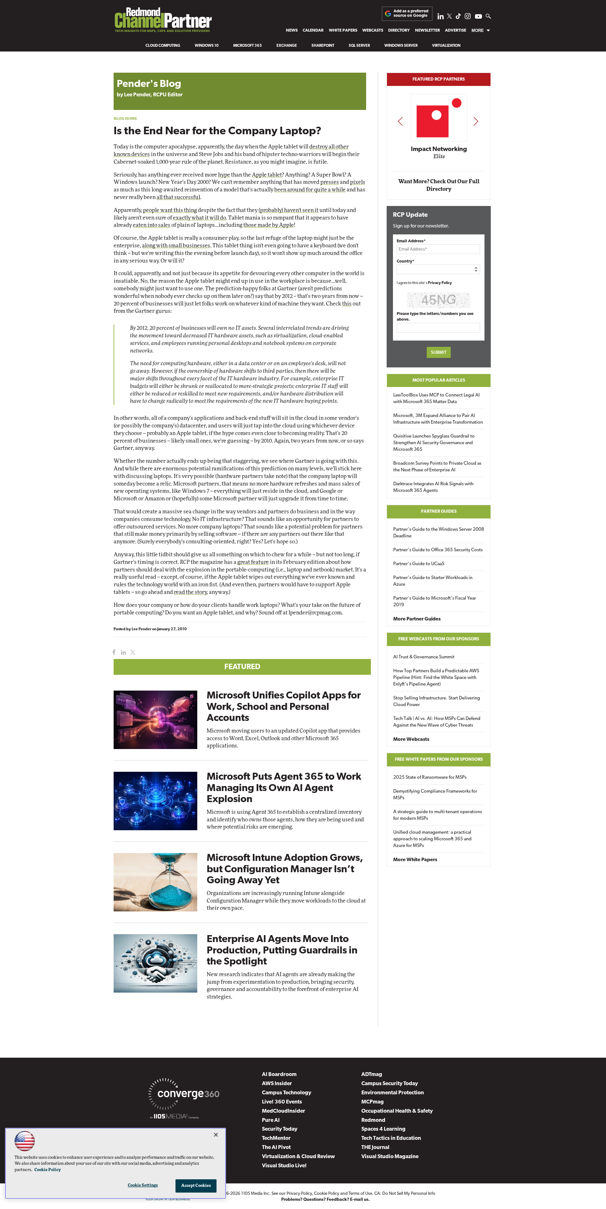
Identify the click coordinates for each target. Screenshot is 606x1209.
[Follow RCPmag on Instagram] (468, 18)
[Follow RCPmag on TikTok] (458, 18)
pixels (357, 182)
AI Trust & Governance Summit (423, 657)
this (347, 303)
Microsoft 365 (247, 46)
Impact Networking (439, 149)
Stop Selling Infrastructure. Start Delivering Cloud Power (436, 701)
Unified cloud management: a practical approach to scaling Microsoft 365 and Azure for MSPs (432, 839)
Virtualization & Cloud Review (298, 1156)
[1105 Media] (174, 1117)
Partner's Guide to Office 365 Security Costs (438, 550)
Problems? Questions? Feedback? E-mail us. (325, 1199)
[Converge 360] (183, 1095)
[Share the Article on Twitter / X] (132, 652)
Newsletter (427, 30)
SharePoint (323, 46)
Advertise (455, 30)
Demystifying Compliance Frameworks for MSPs (435, 795)
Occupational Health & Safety (397, 1111)
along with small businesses (176, 245)
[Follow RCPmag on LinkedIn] (440, 18)
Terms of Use (360, 1193)
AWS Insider (277, 1083)
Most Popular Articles (439, 380)
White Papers (343, 30)
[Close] (216, 1135)
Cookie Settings (143, 1185)
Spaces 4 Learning (383, 1129)
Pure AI (271, 1120)
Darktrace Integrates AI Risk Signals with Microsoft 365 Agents (433, 487)
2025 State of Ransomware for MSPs (429, 777)
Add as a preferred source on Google (411, 13)
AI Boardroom (279, 1074)
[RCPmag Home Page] (163, 21)
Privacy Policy (440, 283)
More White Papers (415, 859)
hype (224, 175)
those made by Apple (268, 225)
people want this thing (170, 210)
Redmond (373, 1120)
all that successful (178, 197)
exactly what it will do (199, 218)
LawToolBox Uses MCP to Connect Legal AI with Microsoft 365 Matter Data (436, 398)
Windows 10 (207, 46)
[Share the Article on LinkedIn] (122, 652)
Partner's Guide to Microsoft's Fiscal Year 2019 (434, 602)
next (475, 121)
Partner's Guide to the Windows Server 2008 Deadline (438, 533)
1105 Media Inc (255, 1193)
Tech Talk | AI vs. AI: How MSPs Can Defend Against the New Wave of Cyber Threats (436, 722)
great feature (253, 562)
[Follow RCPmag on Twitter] (449, 17)
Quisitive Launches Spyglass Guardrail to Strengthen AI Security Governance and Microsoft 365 (434, 443)
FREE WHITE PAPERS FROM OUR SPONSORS (439, 759)
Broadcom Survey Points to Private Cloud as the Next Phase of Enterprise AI (437, 467)
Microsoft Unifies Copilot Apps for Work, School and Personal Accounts (284, 707)
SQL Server (359, 46)
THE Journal (375, 1147)
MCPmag (372, 1102)
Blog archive (128, 69)
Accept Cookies (196, 1186)
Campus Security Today (389, 1083)
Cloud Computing (163, 46)
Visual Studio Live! (284, 1166)
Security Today (279, 1129)
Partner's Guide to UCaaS (418, 564)
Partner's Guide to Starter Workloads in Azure (432, 581)
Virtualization (446, 46)
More (478, 30)
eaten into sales (151, 225)
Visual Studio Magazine (390, 1156)
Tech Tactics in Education (391, 1138)
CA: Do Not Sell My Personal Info (404, 1193)
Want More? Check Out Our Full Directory (438, 185)
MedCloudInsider (283, 1111)
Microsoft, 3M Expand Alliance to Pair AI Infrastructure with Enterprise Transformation (438, 419)
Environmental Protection (392, 1093)
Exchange (286, 46)
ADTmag (371, 1074)
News (292, 30)
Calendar (313, 30)
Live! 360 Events (282, 1102)
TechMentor (276, 1138)
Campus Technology (286, 1093)
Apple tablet (267, 175)
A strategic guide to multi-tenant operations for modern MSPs (437, 815)
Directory (399, 30)
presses (329, 182)
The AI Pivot (276, 1147)
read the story (190, 592)
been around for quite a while (310, 189)
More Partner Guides (417, 619)
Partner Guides (439, 511)
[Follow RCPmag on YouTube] (478, 17)
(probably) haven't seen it (288, 210)
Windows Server (401, 46)
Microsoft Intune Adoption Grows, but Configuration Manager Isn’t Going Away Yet (285, 869)
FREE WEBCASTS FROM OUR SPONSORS (438, 639)
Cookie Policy (326, 1193)
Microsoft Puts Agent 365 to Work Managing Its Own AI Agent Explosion (284, 788)
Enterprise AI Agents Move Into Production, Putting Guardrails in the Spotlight (282, 950)
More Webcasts (411, 739)
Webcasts (372, 30)
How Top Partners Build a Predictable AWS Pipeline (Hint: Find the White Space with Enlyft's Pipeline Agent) (436, 678)
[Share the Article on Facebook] (112, 652)
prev (400, 121)
